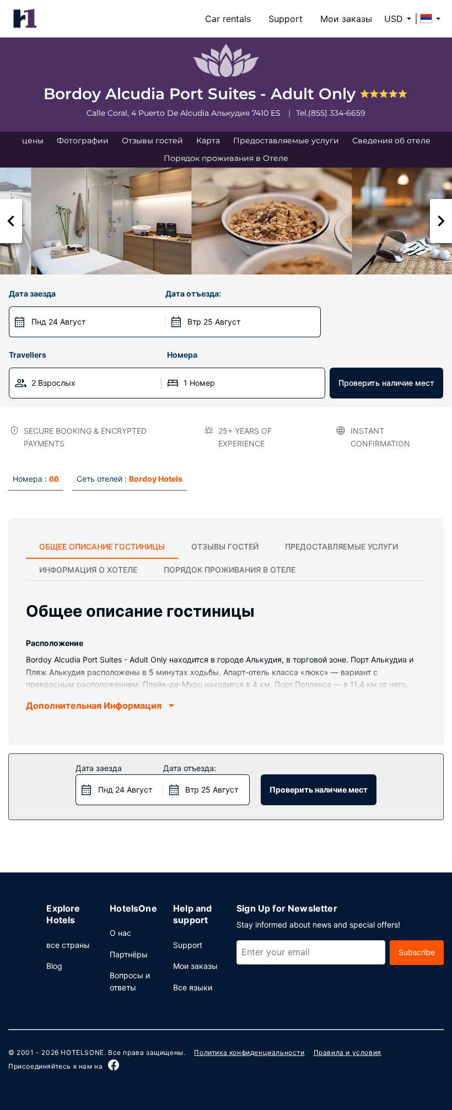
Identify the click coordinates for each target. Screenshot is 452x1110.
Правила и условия (347, 1052)
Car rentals (228, 18)
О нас (120, 932)
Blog (54, 966)
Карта (208, 141)
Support (285, 18)
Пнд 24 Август (58, 321)
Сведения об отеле (391, 141)
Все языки (192, 987)
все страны (68, 945)
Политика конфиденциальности (249, 1052)
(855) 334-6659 (336, 113)
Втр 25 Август (213, 321)
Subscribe (417, 952)
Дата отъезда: (193, 293)
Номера (182, 354)
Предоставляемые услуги (286, 141)
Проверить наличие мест (386, 382)
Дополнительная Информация (94, 705)
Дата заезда (32, 293)
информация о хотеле (88, 569)
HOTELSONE (82, 1052)
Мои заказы (346, 18)
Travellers (27, 354)
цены (33, 141)
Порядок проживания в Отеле (226, 158)
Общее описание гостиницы (102, 546)
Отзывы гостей (152, 141)
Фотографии (83, 141)
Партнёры (129, 954)
